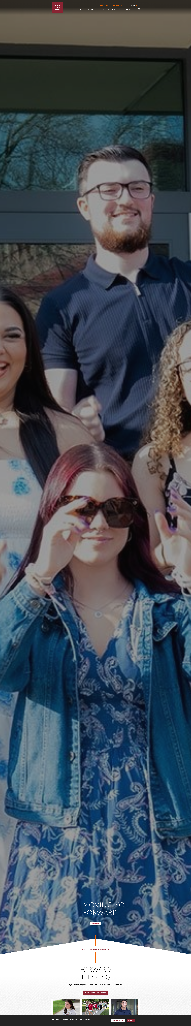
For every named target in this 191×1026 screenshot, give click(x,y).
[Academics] (97, 13)
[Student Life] (106, 13)
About (120, 10)
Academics (102, 10)
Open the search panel (139, 9)
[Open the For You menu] (134, 6)
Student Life (111, 10)
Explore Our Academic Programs (95, 993)
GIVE (125, 5)
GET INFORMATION (117, 5)
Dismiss (130, 1020)
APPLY (101, 5)
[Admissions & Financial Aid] (78, 13)
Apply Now (95, 924)
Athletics (128, 10)
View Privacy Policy (118, 1020)
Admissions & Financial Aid (87, 10)
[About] (117, 13)
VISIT (106, 5)
